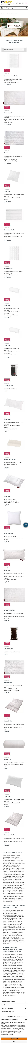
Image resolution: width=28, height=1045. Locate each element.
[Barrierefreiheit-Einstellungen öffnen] (25, 525)
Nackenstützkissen (10, 459)
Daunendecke (8, 268)
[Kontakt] (13, 3)
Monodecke (7, 153)
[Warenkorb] (25, 3)
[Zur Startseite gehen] (6, 2)
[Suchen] (26, 8)
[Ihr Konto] (22, 3)
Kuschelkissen (8, 533)
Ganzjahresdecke (9, 230)
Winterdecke (8, 682)
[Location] (16, 3)
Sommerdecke (8, 113)
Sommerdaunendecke (11, 76)
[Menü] (2, 8)
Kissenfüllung (8, 385)
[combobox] (14, 8)
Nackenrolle (7, 759)
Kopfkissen (7, 191)
